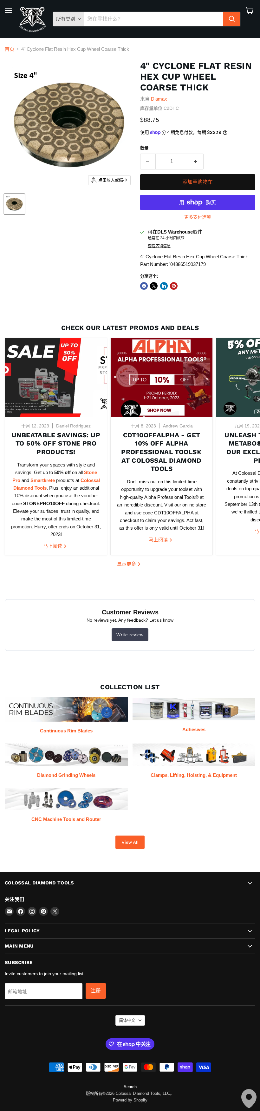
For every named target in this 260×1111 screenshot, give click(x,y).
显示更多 (127, 563)
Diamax (159, 99)
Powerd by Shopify (130, 1100)
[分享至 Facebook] (144, 286)
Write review (129, 634)
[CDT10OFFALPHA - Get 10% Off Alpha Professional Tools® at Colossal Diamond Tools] (161, 377)
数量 (144, 148)
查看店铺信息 (159, 246)
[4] (14, 204)
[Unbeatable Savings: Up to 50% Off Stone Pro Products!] (56, 377)
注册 (96, 991)
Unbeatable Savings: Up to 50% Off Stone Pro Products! (56, 443)
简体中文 (127, 1020)
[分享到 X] (154, 286)
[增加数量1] (196, 161)
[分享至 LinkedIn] (164, 286)
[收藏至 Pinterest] (174, 286)
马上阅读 (53, 546)
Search (130, 1086)
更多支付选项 (197, 217)
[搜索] (231, 19)
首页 (9, 49)
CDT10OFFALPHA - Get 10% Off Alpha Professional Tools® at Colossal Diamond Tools (161, 452)
